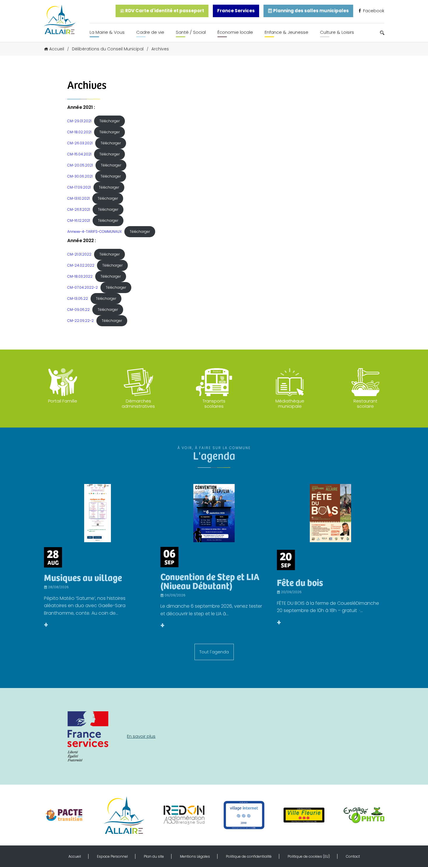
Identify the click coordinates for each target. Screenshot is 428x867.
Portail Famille (62, 401)
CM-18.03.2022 (80, 276)
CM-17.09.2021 (79, 187)
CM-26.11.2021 (78, 209)
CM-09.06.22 (78, 309)
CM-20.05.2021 (80, 165)
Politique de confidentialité (249, 856)
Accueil (56, 49)
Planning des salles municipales (310, 11)
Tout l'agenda (214, 652)
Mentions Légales (195, 856)
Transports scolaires (214, 403)
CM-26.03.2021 (80, 143)
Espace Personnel (112, 856)
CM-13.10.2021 (78, 198)
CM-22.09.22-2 (80, 320)
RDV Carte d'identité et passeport (164, 11)
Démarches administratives (138, 403)
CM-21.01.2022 (79, 254)
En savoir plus (141, 736)
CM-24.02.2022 (80, 265)
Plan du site (154, 856)
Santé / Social (191, 32)
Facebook (373, 11)
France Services (236, 11)
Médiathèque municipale (289, 403)
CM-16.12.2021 (78, 220)
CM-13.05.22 (77, 298)
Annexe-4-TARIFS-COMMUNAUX (94, 231)
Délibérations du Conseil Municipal (108, 49)
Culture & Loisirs (337, 32)
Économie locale (235, 32)
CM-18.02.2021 (79, 132)
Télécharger (109, 120)
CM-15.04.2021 (79, 154)
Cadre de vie (150, 32)
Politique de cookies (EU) (309, 856)
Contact (353, 856)
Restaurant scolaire (365, 403)
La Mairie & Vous (107, 32)
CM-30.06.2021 (80, 176)
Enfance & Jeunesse (286, 32)
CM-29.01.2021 (79, 120)
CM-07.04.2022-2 (82, 287)
